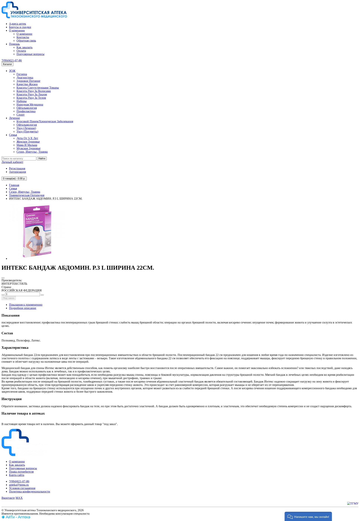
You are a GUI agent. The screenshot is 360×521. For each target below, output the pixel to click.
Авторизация (17, 171)
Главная (14, 185)
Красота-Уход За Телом (31, 97)
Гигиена (21, 74)
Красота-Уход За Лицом (31, 94)
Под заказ (8, 298)
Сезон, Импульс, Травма (32, 151)
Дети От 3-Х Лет (27, 138)
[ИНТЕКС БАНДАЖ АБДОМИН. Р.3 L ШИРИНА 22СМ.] (37, 258)
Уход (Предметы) (27, 131)
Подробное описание (22, 308)
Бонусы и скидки (20, 27)
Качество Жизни (27, 84)
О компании (17, 30)
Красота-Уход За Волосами (33, 91)
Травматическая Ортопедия (26, 195)
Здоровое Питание (28, 80)
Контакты (22, 37)
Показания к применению (25, 304)
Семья (13, 134)
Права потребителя (21, 471)
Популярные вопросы (30, 54)
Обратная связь (26, 40)
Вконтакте (8, 497)
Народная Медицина (29, 104)
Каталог (7, 64)
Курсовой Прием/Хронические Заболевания (44, 121)
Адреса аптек (17, 23)
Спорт (20, 114)
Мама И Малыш (26, 145)
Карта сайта (16, 475)
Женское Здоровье (28, 141)
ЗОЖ (12, 70)
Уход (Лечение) (26, 128)
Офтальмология (26, 107)
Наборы (21, 101)
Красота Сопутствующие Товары (37, 87)
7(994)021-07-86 (12, 60)
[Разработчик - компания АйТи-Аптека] (16, 517)
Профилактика (25, 111)
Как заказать (24, 47)
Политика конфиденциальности (29, 491)
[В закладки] (3, 277)
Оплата (21, 50)
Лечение (14, 118)
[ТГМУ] (352, 503)
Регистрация (17, 168)
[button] (308, 516)
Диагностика (24, 77)
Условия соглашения (22, 488)
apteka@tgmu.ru (19, 484)
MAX (19, 497)
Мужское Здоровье (28, 148)
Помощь (14, 44)
